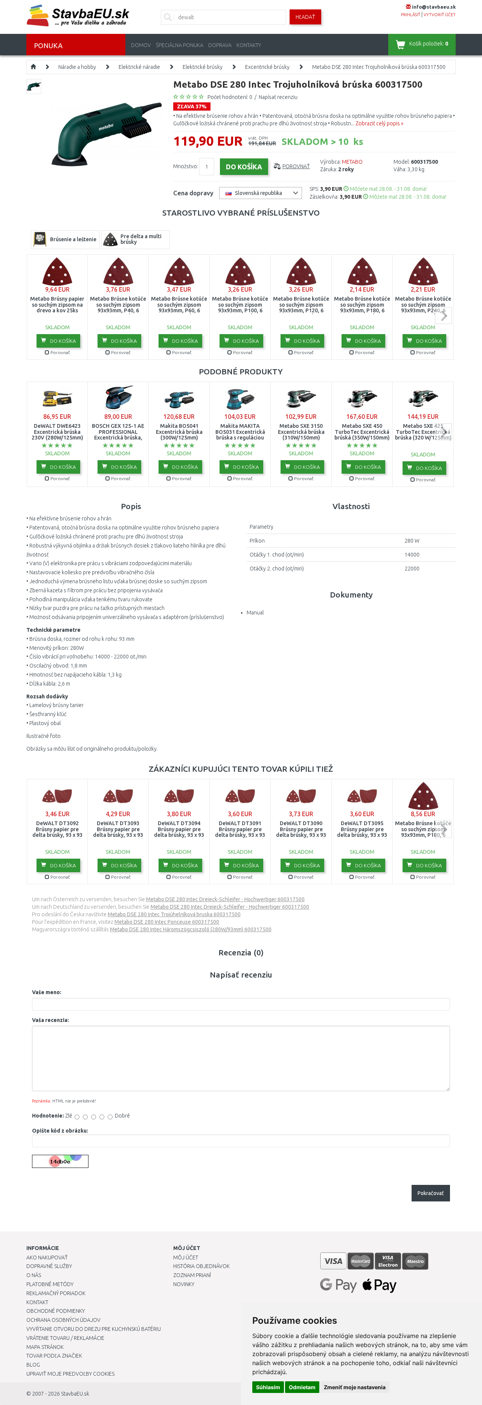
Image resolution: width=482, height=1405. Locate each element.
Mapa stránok (45, 1347)
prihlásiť (410, 14)
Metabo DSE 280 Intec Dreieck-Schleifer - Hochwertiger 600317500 (225, 899)
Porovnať (296, 166)
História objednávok (201, 1266)
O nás (33, 1275)
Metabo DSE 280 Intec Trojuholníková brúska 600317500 (378, 67)
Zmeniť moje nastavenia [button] (355, 1387)
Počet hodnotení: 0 (229, 97)
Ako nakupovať (47, 1257)
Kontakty (248, 45)
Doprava (220, 45)
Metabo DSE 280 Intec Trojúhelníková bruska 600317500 (174, 914)
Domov (141, 45)
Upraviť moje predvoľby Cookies (70, 1374)
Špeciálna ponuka (179, 45)
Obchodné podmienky (55, 1311)
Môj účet (185, 1257)
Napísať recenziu (278, 97)
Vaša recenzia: (50, 1020)
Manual (255, 613)
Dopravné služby (49, 1266)
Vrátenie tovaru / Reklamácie (65, 1338)
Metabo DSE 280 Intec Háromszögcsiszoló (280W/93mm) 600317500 (191, 929)
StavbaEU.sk (75, 1394)
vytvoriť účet (440, 14)
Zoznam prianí (192, 1275)
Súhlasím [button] (268, 1387)
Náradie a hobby (77, 67)
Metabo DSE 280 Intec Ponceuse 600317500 (166, 922)
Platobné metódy (49, 1284)
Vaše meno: (46, 992)
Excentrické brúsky (267, 67)
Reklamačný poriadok (55, 1293)
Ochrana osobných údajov (63, 1320)
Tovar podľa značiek (54, 1356)
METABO (352, 162)
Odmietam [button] (302, 1387)
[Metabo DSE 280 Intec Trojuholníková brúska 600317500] (106, 134)
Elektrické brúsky (203, 67)
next (443, 315)
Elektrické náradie (139, 67)
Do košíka (62, 341)
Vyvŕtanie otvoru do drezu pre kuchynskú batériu (93, 1329)
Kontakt (37, 1302)
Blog (33, 1365)
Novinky (183, 1284)
